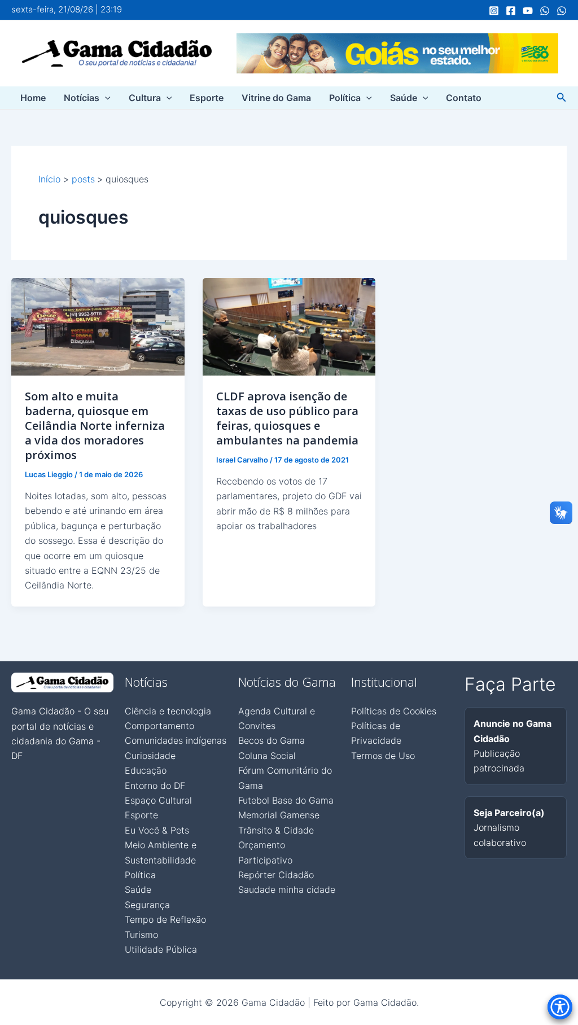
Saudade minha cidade (286, 889)
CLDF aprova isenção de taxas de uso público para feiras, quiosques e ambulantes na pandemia (287, 418)
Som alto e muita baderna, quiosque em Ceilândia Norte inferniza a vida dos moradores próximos (95, 426)
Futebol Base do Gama (286, 800)
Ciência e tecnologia (168, 711)
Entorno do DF (155, 785)
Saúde (403, 97)
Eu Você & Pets (157, 830)
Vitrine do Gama (276, 97)
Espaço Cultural (158, 800)
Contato (463, 97)
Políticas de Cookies (393, 711)
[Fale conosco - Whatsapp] (562, 11)
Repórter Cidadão (276, 874)
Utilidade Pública (161, 949)
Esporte (207, 97)
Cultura (145, 97)
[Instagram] (494, 11)
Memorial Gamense (278, 815)
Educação (146, 770)
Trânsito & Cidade (276, 830)
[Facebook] (511, 11)
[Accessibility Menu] (560, 1007)
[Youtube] (528, 11)
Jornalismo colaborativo (509, 827)
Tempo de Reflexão (165, 919)
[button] (105, 97)
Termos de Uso (383, 755)
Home (33, 97)
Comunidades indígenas (175, 740)
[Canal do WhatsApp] (545, 11)
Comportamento (159, 725)
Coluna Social (267, 755)
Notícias (81, 97)
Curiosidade (150, 755)
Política (345, 97)
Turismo (141, 934)
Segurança (147, 904)
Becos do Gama (271, 740)
